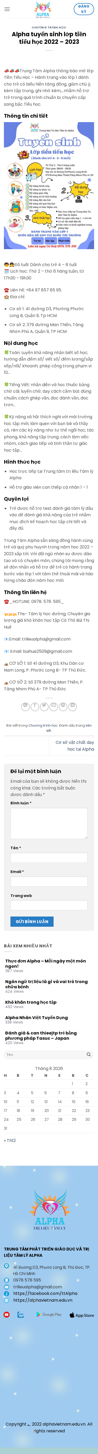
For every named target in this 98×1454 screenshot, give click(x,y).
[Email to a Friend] (53, 707)
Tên (15, 848)
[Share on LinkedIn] (72, 707)
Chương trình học (49, 27)
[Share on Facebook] (35, 707)
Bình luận (21, 803)
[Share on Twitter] (44, 707)
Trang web (21, 895)
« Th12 (10, 1141)
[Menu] (7, 9)
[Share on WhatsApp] (25, 707)
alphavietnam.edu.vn (64, 1424)
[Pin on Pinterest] (63, 707)
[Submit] (89, 1055)
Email (17, 871)
